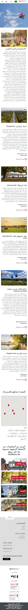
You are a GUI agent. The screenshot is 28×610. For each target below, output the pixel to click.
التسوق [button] (23, 439)
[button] (13, 411)
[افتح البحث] (11, 2)
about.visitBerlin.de (21, 537)
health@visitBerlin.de (7, 551)
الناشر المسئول (14, 604)
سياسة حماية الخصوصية (13, 605)
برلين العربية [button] (13, 433)
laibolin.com (22, 538)
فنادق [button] (10, 430)
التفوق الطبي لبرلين (14, 608)
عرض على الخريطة (20, 159)
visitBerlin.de (22, 536)
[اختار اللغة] (16, 2)
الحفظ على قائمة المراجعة (24, 109)
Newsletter (6, 559)
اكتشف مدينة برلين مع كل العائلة (16, 468)
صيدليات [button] (22, 433)
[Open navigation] (2, 2)
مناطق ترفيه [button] (11, 436)
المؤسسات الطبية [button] (20, 430)
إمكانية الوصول (14, 606)
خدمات (23, 529)
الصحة (23, 526)
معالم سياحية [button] (21, 436)
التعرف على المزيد (20, 481)
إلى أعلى (9, 517)
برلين (23, 527)
